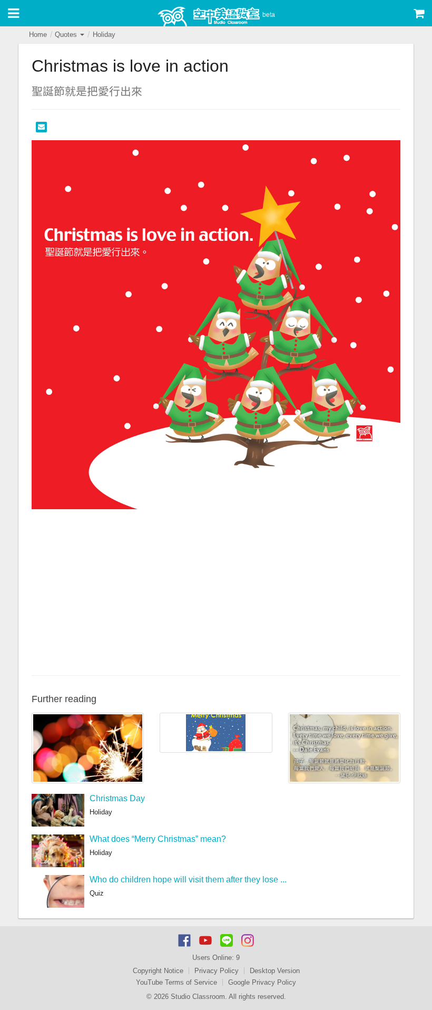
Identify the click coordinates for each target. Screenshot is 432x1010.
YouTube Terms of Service (176, 982)
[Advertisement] (216, 591)
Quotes (67, 34)
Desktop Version (275, 970)
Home (38, 34)
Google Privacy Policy (262, 982)
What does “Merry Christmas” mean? (158, 838)
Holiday (104, 34)
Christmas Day (117, 798)
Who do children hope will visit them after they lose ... (188, 879)
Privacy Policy (216, 970)
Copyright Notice (158, 970)
